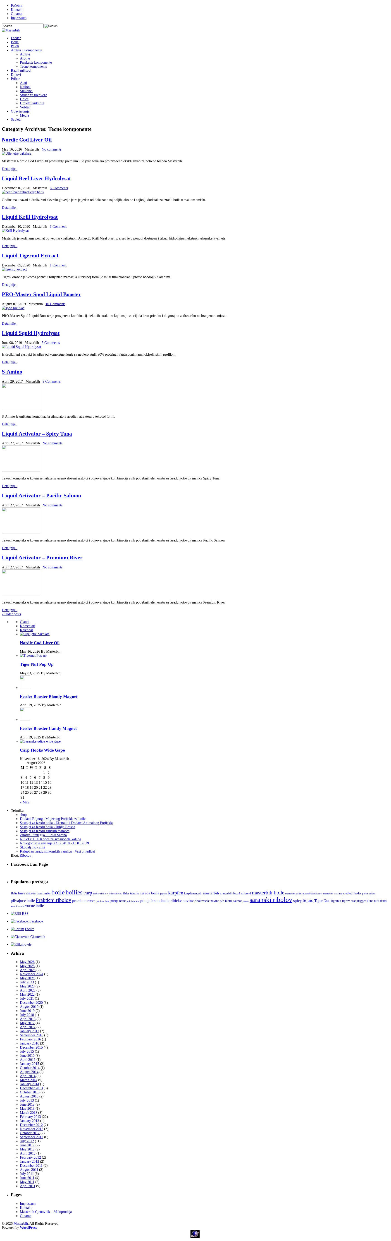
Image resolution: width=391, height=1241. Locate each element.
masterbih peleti (293, 893)
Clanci (24, 622)
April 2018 (28, 1019)
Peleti (15, 46)
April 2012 (28, 1153)
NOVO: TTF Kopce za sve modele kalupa (50, 839)
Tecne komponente (33, 66)
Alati (23, 83)
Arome (25, 58)
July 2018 (27, 1015)
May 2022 (27, 994)
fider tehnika (131, 893)
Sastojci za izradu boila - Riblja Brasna (47, 827)
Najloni (25, 87)
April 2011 (27, 1186)
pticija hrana (118, 901)
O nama (16, 14)
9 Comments (52, 381)
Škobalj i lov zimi (32, 847)
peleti (365, 893)
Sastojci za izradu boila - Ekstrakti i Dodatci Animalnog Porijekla (66, 823)
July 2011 (27, 1174)
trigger (361, 901)
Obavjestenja (20, 111)
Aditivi (25, 54)
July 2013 (27, 1100)
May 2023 (27, 986)
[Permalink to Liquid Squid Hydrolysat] (21, 347)
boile (58, 892)
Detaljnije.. (9, 169)
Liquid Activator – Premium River (42, 558)
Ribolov (25, 855)
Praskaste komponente (36, 62)
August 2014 (29, 1072)
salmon (237, 901)
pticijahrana (133, 901)
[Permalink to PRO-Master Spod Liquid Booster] (13, 308)
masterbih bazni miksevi (235, 893)
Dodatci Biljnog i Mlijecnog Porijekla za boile (53, 819)
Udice (24, 99)
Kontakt (16, 10)
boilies (74, 892)
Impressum (18, 18)
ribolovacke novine (207, 901)
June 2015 (27, 1055)
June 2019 (27, 1011)
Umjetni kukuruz (32, 103)
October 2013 (30, 1092)
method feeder (352, 893)
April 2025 (28, 970)
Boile (15, 42)
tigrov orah (349, 901)
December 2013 (31, 1088)
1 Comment (58, 226)
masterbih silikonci (312, 893)
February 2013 (30, 1117)
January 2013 (29, 1121)
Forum (29, 929)
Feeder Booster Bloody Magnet (48, 696)
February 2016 (30, 1039)
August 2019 (29, 1007)
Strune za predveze (33, 95)
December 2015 (31, 1047)
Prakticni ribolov (53, 900)
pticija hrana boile (154, 900)
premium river (83, 900)
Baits (14, 893)
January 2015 (29, 1064)
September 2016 (31, 1035)
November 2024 (31, 974)
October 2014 (30, 1068)
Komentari (27, 626)
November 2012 (31, 1129)
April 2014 (28, 1076)
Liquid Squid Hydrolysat (31, 333)
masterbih (211, 893)
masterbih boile (268, 893)
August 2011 (29, 1170)
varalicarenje (17, 906)
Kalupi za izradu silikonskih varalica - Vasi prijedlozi (57, 851)
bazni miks (43, 893)
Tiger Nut (321, 900)
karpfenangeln (193, 893)
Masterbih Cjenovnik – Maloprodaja (46, 1212)
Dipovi (16, 75)
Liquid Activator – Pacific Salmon (41, 495)
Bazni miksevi (21, 70)
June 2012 (27, 1145)
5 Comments (51, 343)
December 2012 (31, 1125)
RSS (25, 913)
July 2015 (27, 1051)
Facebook (36, 921)
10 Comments (55, 304)
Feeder (16, 38)
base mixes (27, 893)
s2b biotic (226, 901)
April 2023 (28, 990)
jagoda (163, 893)
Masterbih (21, 1223)
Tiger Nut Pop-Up (37, 664)
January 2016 (29, 1043)
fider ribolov (115, 893)
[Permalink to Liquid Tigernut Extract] (14, 269)
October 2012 (30, 1133)
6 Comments (59, 188)
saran (246, 901)
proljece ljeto (103, 901)
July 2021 (27, 998)
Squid (308, 900)
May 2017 (27, 1023)
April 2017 (28, 1027)
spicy (297, 900)
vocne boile (34, 905)
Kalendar (26, 630)
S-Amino (12, 372)
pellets (372, 893)
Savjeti (16, 119)
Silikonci (26, 91)
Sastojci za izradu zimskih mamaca (44, 831)
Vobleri (25, 107)
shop (23, 815)
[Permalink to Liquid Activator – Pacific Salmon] (21, 532)
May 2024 (27, 978)
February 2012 (30, 1157)
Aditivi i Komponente (26, 50)
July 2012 (27, 1141)
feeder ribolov (100, 893)
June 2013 (27, 1104)
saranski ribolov (271, 899)
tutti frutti (380, 901)
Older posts (11, 614)
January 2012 (29, 1161)
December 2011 (31, 1165)
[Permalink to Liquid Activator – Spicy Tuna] (21, 470)
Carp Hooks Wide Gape (42, 750)
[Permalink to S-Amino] (21, 409)
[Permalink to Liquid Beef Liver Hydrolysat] (23, 192)
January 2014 (29, 1084)
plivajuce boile (23, 900)
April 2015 (28, 1059)
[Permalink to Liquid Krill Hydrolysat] (15, 230)
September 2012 (31, 1137)
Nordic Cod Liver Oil (27, 140)
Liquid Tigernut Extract (30, 256)
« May (24, 802)
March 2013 (28, 1112)
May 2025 (27, 966)
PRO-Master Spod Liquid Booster (41, 294)
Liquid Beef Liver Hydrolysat (36, 178)
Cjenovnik (37, 937)
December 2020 (31, 1002)
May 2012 (27, 1149)
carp (87, 893)
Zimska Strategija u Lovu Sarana (43, 835)
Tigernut (335, 901)
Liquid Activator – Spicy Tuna (37, 434)
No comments (52, 149)
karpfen (175, 893)
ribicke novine (182, 900)
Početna (16, 5)
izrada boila (149, 893)
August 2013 (29, 1096)
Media (24, 115)
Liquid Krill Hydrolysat (30, 217)
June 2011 (27, 1178)
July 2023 (27, 982)
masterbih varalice (332, 893)
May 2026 (27, 962)
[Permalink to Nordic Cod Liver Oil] (16, 153)
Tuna (370, 901)
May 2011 (27, 1182)
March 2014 (28, 1080)
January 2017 (29, 1031)
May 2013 (27, 1108)
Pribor (15, 79)
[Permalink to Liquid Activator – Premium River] (21, 595)
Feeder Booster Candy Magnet (48, 728)
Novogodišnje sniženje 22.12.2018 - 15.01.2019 (54, 843)
